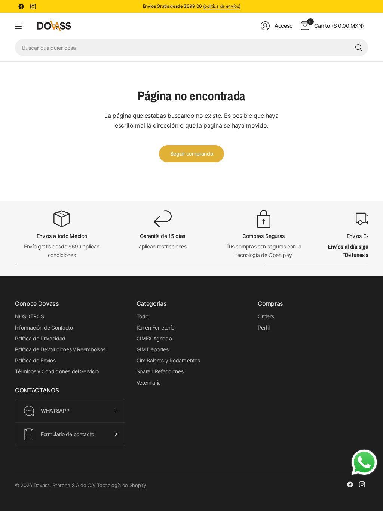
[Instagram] (33, 6)
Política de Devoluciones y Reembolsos (60, 349)
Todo (142, 316)
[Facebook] (21, 6)
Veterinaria (149, 382)
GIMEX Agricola (154, 338)
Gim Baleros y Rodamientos (168, 360)
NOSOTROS (29, 316)
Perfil (263, 327)
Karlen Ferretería (156, 327)
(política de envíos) (221, 6)
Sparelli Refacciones (160, 371)
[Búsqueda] (358, 47)
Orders (266, 316)
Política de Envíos (35, 360)
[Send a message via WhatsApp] (364, 462)
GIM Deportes (153, 349)
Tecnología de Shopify (121, 485)
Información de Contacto (44, 327)
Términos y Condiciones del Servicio (57, 371)
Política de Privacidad (40, 338)
